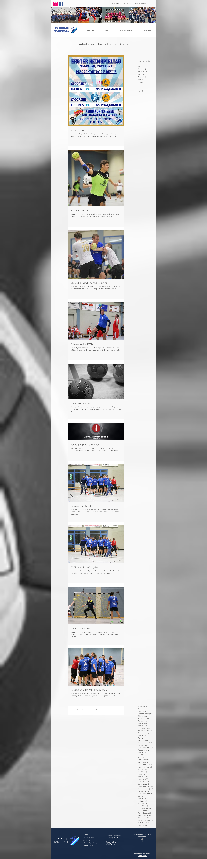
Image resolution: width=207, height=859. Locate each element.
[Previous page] (83, 709)
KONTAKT (115, 4)
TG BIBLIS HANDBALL (62, 29)
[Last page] (114, 709)
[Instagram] (55, 4)
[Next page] (110, 709)
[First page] (78, 709)
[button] (90, 29)
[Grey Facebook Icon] (142, 839)
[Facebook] (61, 4)
